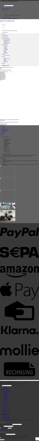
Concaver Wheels (7, 58)
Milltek (5, 52)
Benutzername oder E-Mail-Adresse (6, 424)
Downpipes (6, 49)
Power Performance (7, 39)
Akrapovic (5, 45)
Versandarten (4, 131)
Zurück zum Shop (5, 32)
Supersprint (6, 53)
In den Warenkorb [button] (3, 124)
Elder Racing (6, 43)
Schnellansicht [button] (2, 120)
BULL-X (5, 46)
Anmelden (9, 428)
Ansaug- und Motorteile (6, 38)
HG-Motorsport (6, 40)
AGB (3, 128)
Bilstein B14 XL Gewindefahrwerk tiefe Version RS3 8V (9, 122)
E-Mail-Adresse (3, 434)
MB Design (6, 61)
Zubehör (3, 54)
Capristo (5, 47)
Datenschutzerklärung (5, 129)
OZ (4, 62)
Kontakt (3, 132)
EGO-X (5, 50)
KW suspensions (6, 55)
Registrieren (2, 439)
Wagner (5, 41)
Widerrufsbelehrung (5, 130)
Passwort (2, 426)
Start (0, 67)
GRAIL (5, 51)
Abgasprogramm (4, 44)
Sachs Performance (7, 42)
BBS (5, 57)
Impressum (4, 127)
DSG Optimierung (5, 35)
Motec (5, 60)
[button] (6, 8)
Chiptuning (4, 34)
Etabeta (5, 59)
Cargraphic (6, 48)
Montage (3, 63)
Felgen (3, 56)
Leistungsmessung (5, 37)
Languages (4, 419)
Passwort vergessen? (3, 429)
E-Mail (7, 165)
